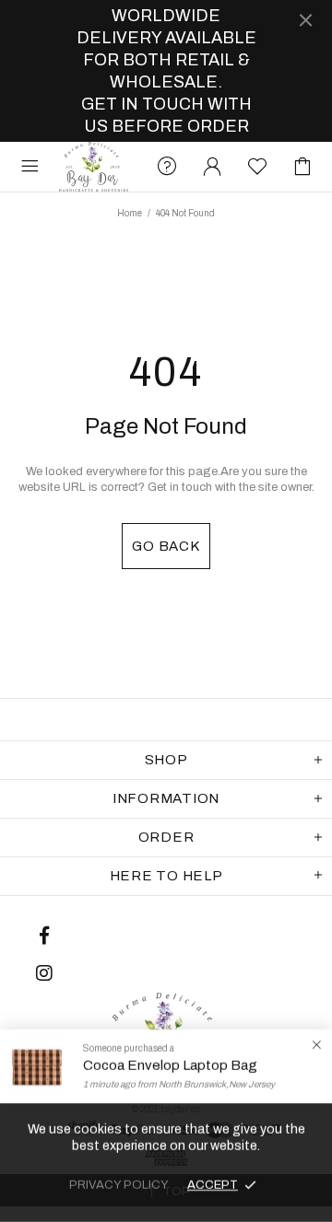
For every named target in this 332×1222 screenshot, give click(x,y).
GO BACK (165, 546)
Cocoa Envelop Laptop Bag (170, 1065)
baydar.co (93, 167)
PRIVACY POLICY (119, 1185)
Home (129, 213)
